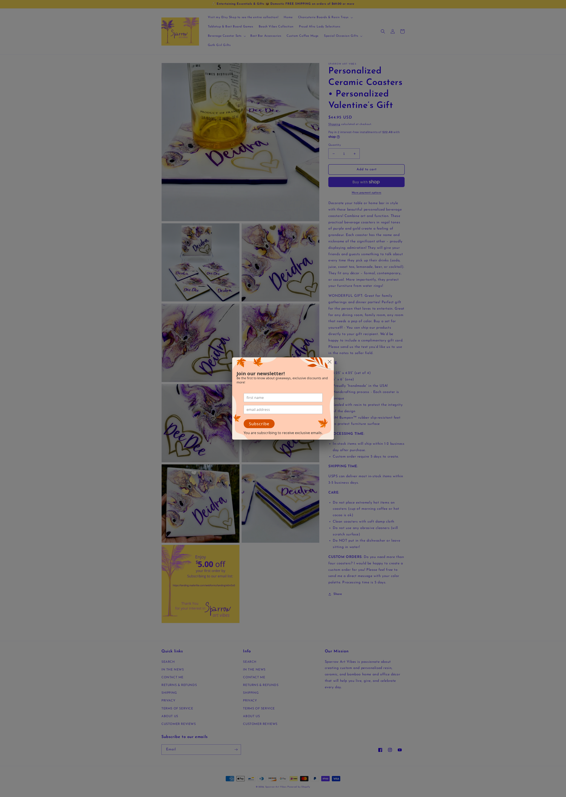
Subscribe (259, 423)
